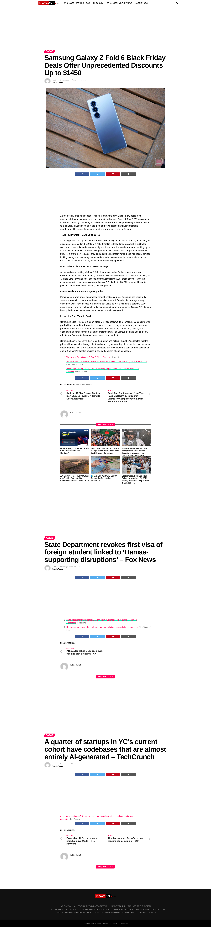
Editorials (98, 3)
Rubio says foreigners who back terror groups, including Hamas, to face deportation (102, 627)
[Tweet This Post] (97, 174)
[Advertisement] (105, 30)
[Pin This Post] (113, 174)
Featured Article (85, 384)
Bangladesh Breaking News (77, 3)
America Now (142, 3)
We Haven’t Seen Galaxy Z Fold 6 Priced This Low (88, 357)
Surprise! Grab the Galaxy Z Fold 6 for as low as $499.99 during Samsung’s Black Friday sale (106, 361)
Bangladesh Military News (119, 3)
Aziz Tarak (58, 82)
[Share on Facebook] (82, 174)
